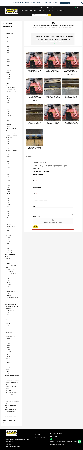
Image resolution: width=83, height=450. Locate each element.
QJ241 (8, 239)
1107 (8, 83)
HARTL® (8, 85)
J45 (8, 143)
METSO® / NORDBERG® (11, 150)
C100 (8, 165)
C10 (8, 63)
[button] (77, 7)
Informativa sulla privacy (40, 437)
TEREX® (8, 358)
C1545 (8, 263)
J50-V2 (8, 148)
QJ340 (8, 241)
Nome (35, 180)
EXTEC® (8, 61)
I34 (7, 334)
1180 (8, 202)
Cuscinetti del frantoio (10, 377)
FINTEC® (8, 81)
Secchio (7, 44)
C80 (8, 152)
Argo (8, 187)
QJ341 (8, 243)
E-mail (35, 193)
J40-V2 (8, 139)
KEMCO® (8, 98)
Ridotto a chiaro (7, 422)
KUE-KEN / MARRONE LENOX (13, 330)
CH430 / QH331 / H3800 (12, 297)
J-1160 (8, 74)
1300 (8, 289)
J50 (8, 146)
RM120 (8, 349)
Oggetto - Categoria (38, 174)
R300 (8, 228)
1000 (8, 286)
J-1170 (8, 76)
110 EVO (9, 115)
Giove (8, 189)
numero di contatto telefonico (40, 200)
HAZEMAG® (8, 323)
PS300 (8, 282)
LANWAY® (8, 308)
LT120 (8, 180)
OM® (7, 183)
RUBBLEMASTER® (10, 336)
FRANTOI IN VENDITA (9, 420)
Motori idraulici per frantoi (11, 392)
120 (8, 120)
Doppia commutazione (12, 135)
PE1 (8, 35)
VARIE (7, 403)
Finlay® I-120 (10, 364)
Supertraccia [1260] (11, 89)
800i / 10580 (9, 252)
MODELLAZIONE (8, 413)
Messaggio (35, 206)
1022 (8, 327)
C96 (8, 161)
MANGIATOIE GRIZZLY (10, 411)
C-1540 (8, 261)
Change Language (65, 3)
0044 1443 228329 (50, 41)
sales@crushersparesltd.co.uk (63, 39)
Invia (35, 226)
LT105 (8, 172)
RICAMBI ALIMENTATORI (10, 409)
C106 (8, 174)
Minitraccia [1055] (11, 87)
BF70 (8, 48)
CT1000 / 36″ (10, 271)
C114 (8, 102)
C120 (8, 104)
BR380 (8, 126)
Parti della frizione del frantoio (12, 380)
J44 (8, 141)
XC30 (8, 59)
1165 (8, 200)
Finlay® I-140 (10, 367)
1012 (8, 325)
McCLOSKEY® (9, 137)
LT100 (8, 167)
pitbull (8, 67)
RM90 (8, 345)
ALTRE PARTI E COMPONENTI (12, 375)
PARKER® (8, 193)
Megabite (9, 70)
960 (8, 198)
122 (8, 122)
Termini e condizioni (39, 440)
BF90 (8, 52)
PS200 (8, 280)
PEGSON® (8, 204)
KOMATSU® (8, 124)
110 (8, 111)
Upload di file (36, 216)
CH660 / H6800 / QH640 (12, 302)
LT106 (8, 176)
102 (8, 109)
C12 (8, 65)
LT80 (8, 154)
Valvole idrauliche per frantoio (12, 401)
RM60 (8, 338)
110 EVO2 (9, 118)
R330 (8, 230)
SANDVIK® (8, 235)
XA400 (8, 217)
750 (8, 206)
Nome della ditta (37, 187)
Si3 (8, 96)
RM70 (8, 341)
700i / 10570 (9, 250)
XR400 (8, 219)
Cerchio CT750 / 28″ (11, 269)
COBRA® (8, 314)
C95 (8, 100)
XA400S (9, 222)
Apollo (8, 185)
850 (8, 196)
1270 (8, 321)
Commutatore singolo (11, 132)
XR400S (9, 224)
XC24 (8, 57)
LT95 (8, 159)
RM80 (8, 343)
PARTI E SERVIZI (7, 26)
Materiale (8, 94)
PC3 (8, 312)
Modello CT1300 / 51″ (11, 273)
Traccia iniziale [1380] (11, 91)
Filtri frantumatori (9, 390)
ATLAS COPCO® (9, 33)
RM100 (8, 347)
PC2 (8, 37)
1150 (8, 293)
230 (8, 317)
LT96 (8, 163)
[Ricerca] (49, 15)
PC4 (8, 39)
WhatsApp (52, 43)
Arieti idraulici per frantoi (11, 399)
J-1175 (8, 78)
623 (8, 371)
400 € (8, 233)
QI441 (8, 356)
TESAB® (8, 246)
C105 (8, 169)
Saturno (8, 191)
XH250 (8, 360)
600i (8, 248)
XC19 (8, 54)
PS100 (8, 278)
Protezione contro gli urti (11, 226)
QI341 (8, 354)
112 (8, 113)
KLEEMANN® (9, 107)
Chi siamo (37, 434)
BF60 (8, 46)
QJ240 (8, 237)
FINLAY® (8, 72)
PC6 (8, 41)
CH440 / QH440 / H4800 (12, 299)
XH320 (8, 362)
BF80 (8, 50)
